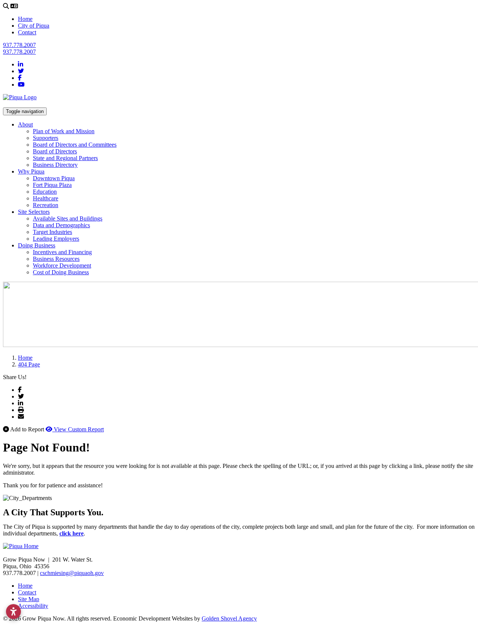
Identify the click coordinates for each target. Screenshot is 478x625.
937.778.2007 (19, 45)
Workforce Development (62, 265)
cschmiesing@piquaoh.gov (72, 573)
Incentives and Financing (62, 252)
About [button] (25, 124)
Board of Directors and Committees (75, 144)
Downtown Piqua (54, 178)
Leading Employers (56, 238)
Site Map (28, 599)
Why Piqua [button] (31, 171)
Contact (27, 32)
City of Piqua (33, 25)
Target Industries (52, 232)
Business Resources (56, 259)
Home (25, 19)
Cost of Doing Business (61, 272)
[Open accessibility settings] (13, 611)
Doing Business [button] (36, 245)
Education (45, 191)
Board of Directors (55, 151)
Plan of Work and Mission (63, 131)
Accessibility (33, 606)
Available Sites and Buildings (67, 218)
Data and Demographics (61, 225)
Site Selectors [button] (34, 212)
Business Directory (55, 165)
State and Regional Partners (65, 158)
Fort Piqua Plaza (52, 185)
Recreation (45, 205)
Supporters (45, 138)
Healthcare (45, 198)
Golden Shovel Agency (229, 618)
